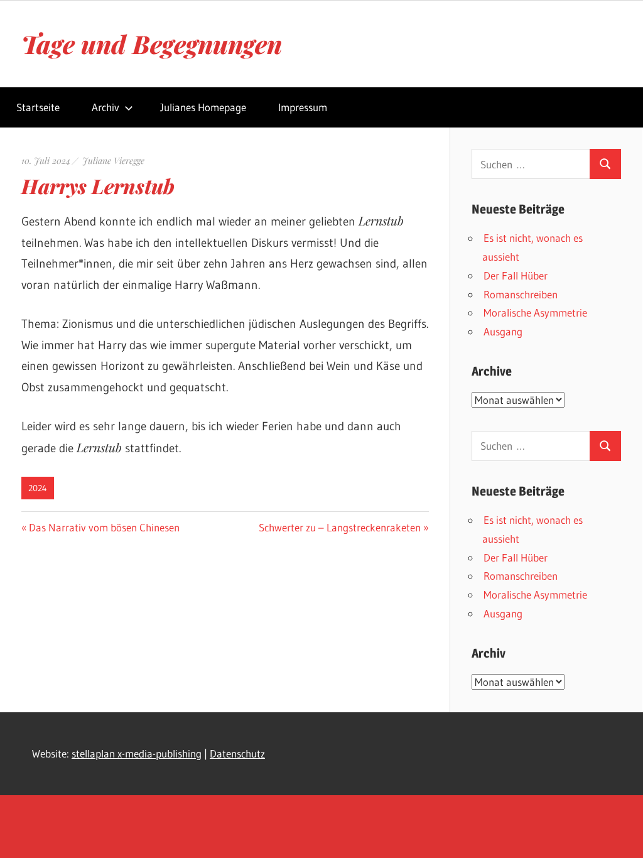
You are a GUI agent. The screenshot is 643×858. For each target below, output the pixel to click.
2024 (37, 488)
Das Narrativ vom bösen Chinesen (104, 527)
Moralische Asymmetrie (535, 312)
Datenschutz (237, 753)
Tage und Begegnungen (151, 43)
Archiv (105, 107)
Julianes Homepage (203, 107)
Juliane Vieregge (113, 160)
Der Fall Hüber (516, 275)
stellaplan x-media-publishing (137, 753)
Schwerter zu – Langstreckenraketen (340, 527)
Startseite (38, 107)
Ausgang (503, 331)
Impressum (302, 107)
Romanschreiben (521, 294)
